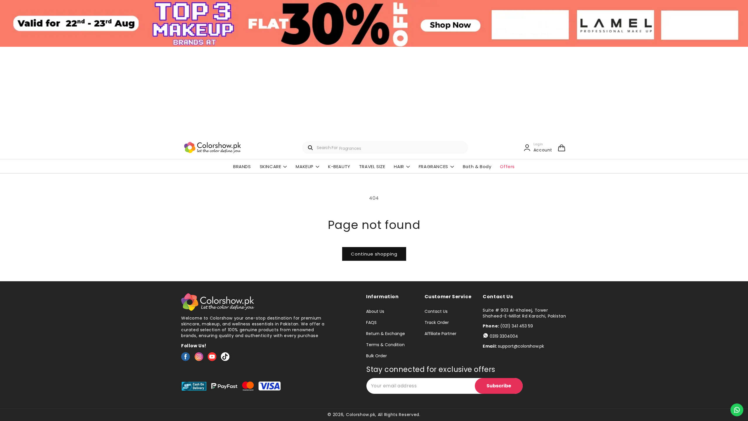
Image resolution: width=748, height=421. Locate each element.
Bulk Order (376, 356)
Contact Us (436, 311)
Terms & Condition (385, 345)
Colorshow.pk (360, 414)
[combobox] (385, 147)
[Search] (310, 147)
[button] (561, 147)
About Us (375, 311)
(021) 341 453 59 (516, 326)
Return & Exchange (385, 334)
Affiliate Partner (440, 334)
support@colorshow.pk (521, 346)
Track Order (437, 322)
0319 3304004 (504, 336)
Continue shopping (374, 254)
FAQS (371, 322)
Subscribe (498, 385)
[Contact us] (736, 409)
